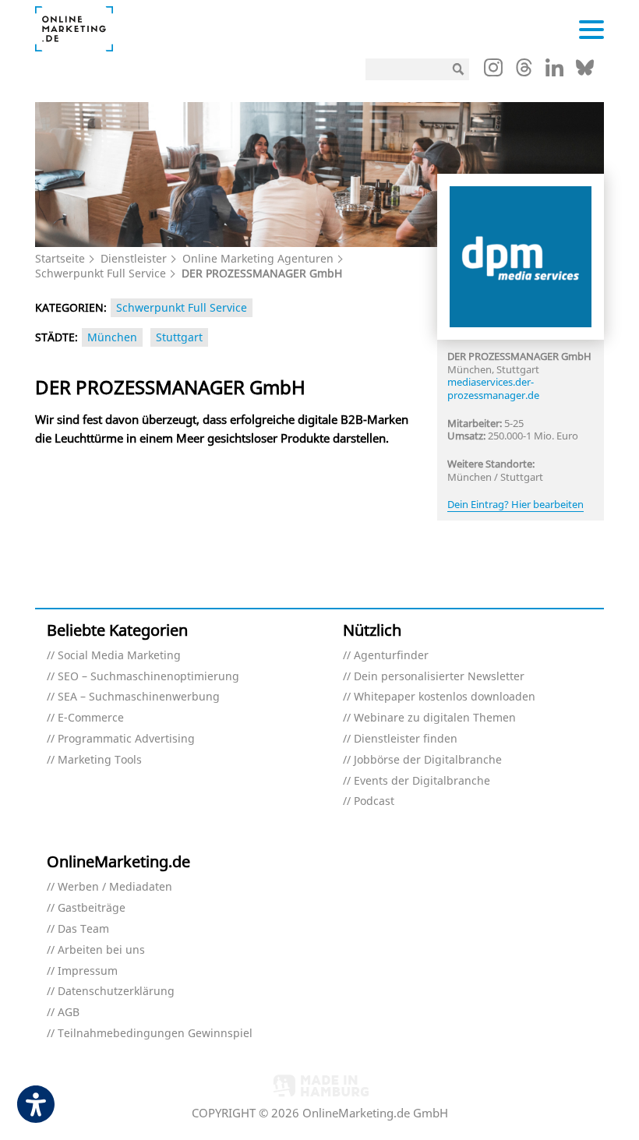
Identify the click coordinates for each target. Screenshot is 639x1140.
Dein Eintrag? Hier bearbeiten (515, 504)
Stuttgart (179, 337)
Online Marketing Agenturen (258, 258)
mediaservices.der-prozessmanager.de (493, 388)
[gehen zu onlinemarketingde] (493, 70)
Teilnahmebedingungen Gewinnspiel (155, 1033)
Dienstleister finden (405, 739)
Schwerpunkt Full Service (100, 273)
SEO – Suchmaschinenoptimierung (148, 676)
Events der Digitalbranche (422, 781)
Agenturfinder (391, 655)
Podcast (374, 801)
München (112, 337)
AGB (68, 1012)
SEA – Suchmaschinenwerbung (139, 697)
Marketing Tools (100, 760)
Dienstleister (134, 258)
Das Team (83, 929)
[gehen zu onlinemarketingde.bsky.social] (585, 71)
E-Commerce (91, 718)
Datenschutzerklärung (116, 991)
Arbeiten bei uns (101, 950)
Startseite (60, 258)
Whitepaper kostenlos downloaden (444, 697)
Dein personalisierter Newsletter (439, 676)
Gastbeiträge (91, 908)
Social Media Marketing (119, 655)
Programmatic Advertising (126, 739)
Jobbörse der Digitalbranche (428, 760)
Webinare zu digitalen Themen (435, 718)
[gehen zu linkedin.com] (554, 71)
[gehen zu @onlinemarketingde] (524, 71)
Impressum (88, 971)
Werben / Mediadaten (115, 887)
